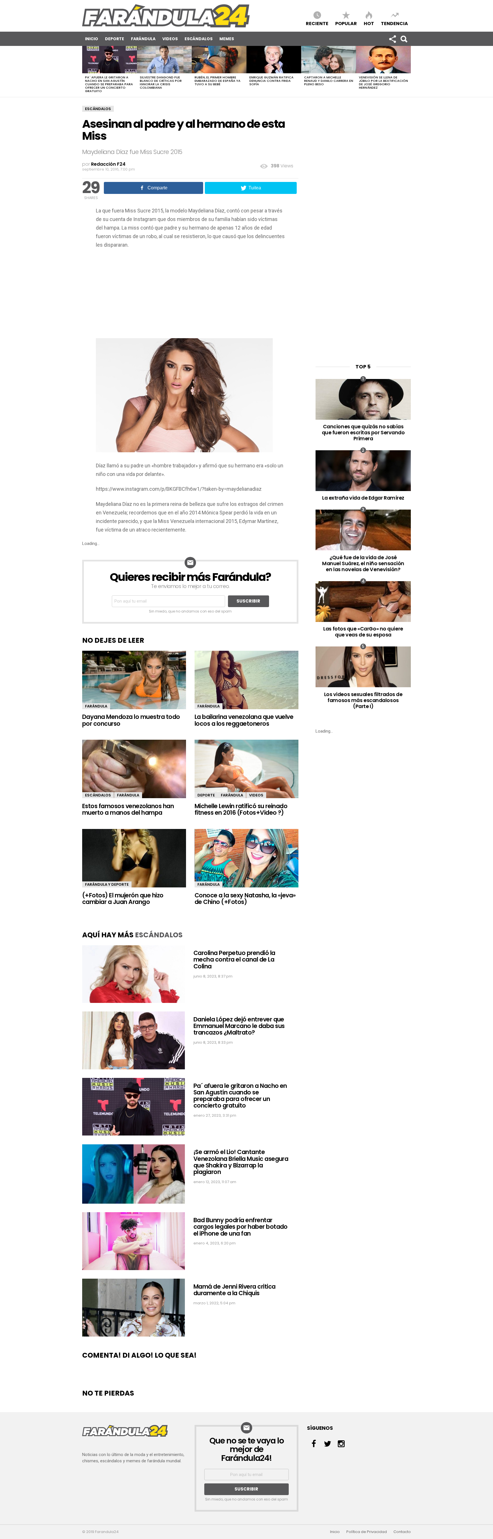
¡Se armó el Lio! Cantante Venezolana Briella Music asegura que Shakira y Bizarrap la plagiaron (240, 1162)
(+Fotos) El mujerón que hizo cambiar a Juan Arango (122, 898)
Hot (369, 23)
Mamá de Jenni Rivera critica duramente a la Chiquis (234, 1289)
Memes (226, 39)
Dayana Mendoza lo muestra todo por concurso (131, 720)
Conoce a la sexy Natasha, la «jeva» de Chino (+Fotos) (245, 898)
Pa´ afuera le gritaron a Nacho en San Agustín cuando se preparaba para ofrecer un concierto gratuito (109, 84)
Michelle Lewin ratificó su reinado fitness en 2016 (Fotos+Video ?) (241, 809)
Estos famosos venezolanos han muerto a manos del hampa (128, 809)
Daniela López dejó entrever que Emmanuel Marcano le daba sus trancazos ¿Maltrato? (239, 1026)
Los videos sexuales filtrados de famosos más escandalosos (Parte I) (363, 700)
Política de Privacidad (366, 1532)
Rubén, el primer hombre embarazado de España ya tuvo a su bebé (218, 80)
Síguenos (392, 39)
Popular (346, 23)
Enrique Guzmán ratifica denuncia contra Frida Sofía (271, 80)
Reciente (317, 23)
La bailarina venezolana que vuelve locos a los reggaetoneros (244, 720)
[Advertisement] (190, 295)
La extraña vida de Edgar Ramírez (363, 497)
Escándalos (199, 39)
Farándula (143, 39)
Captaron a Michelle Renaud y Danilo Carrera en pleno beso (328, 80)
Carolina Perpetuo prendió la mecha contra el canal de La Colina (234, 959)
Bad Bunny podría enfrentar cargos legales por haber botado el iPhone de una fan (240, 1227)
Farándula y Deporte (107, 884)
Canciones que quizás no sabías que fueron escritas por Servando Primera (363, 432)
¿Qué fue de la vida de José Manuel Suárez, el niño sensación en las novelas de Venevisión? (363, 563)
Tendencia (394, 23)
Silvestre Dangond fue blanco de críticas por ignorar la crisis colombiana (161, 82)
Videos (170, 39)
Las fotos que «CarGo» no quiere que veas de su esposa (363, 631)
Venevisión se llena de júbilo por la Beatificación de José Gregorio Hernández (383, 82)
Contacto (402, 1532)
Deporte (114, 39)
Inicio (91, 39)
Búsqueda (403, 39)
